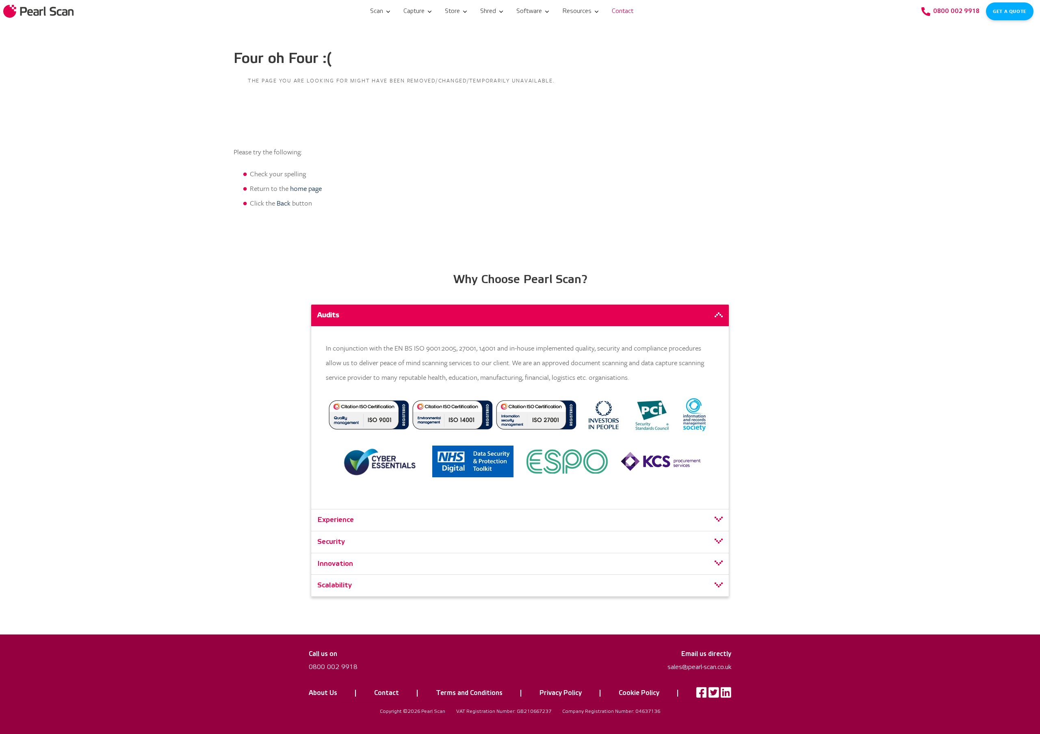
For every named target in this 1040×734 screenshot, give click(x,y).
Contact (386, 693)
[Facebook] (701, 694)
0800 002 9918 (333, 667)
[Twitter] (713, 694)
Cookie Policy (639, 693)
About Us (323, 693)
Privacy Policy (561, 693)
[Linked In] (726, 694)
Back (283, 203)
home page (306, 188)
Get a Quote (1009, 11)
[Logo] (39, 11)
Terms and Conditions (469, 693)
